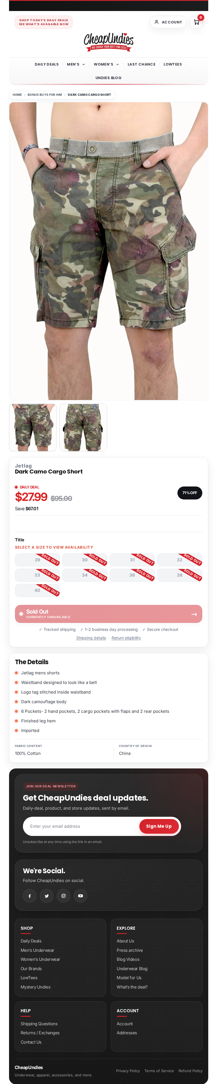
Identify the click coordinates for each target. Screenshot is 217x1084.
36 (132, 575)
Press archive (130, 950)
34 (85, 575)
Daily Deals (47, 64)
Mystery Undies (36, 987)
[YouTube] (80, 896)
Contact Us (31, 1042)
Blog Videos (128, 959)
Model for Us (129, 977)
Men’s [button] (73, 64)
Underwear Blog (132, 968)
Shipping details (91, 637)
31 (132, 559)
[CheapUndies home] (108, 42)
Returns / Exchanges (40, 1032)
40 (37, 590)
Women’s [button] (103, 64)
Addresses (127, 1032)
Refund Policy (191, 1070)
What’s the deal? (132, 987)
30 (85, 559)
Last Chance (141, 64)
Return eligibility (126, 637)
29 (37, 559)
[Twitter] (46, 896)
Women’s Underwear (40, 959)
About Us (125, 941)
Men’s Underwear (37, 950)
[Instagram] (63, 896)
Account (125, 1023)
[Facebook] (29, 896)
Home (17, 95)
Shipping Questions (39, 1023)
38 (180, 575)
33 (37, 575)
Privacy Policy (128, 1070)
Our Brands (31, 968)
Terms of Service (159, 1070)
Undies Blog (108, 78)
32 (179, 559)
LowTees (173, 64)
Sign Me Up (159, 826)
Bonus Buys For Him (45, 95)
